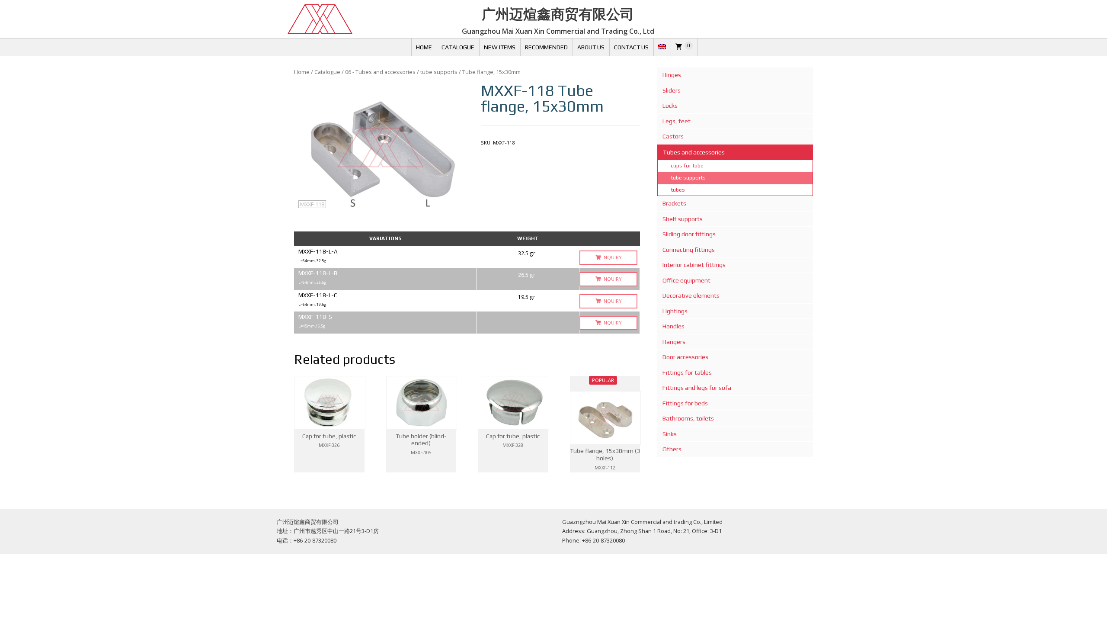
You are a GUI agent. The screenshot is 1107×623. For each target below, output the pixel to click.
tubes (678, 189)
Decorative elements (691, 295)
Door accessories (685, 356)
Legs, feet (676, 121)
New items (499, 47)
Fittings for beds (685, 403)
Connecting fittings (688, 249)
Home (424, 47)
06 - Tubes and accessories (380, 72)
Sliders (671, 90)
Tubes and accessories (694, 152)
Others (671, 449)
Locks (670, 105)
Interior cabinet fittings (694, 264)
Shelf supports (682, 218)
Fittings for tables (687, 372)
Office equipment (686, 280)
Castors (673, 136)
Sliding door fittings (689, 234)
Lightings (675, 311)
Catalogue (458, 47)
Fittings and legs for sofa (696, 387)
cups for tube (687, 165)
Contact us (631, 47)
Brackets (674, 203)
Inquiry (611, 257)
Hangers (673, 341)
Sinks (669, 433)
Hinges (671, 74)
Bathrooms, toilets (688, 418)
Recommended (546, 47)
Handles (673, 326)
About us (591, 47)
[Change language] (662, 47)
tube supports (439, 72)
